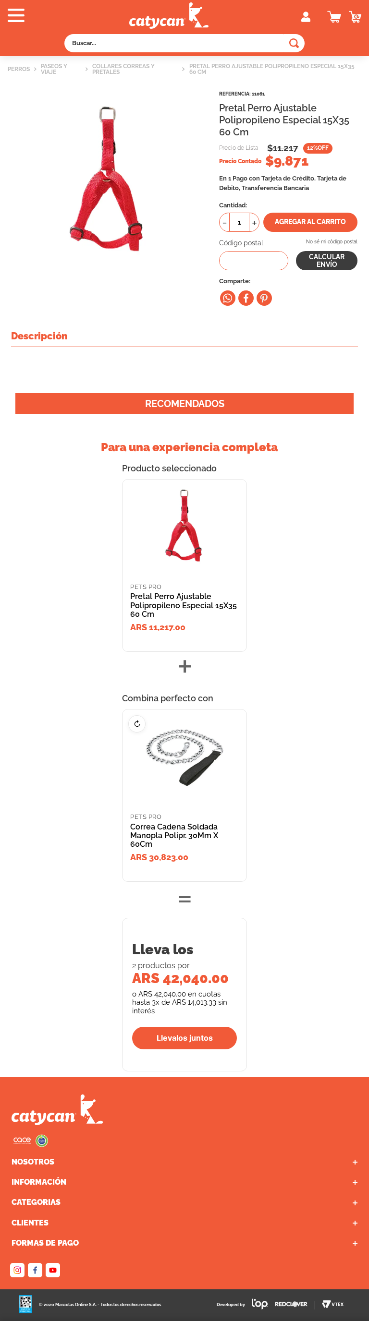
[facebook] (246, 298)
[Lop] (256, 1304)
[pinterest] (264, 298)
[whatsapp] (227, 298)
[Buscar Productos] (294, 43)
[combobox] (184, 43)
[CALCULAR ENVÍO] (326, 260)
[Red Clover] (295, 1305)
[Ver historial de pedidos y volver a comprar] (355, 16)
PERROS (19, 69)
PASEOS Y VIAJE (54, 69)
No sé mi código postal (331, 241)
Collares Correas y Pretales (123, 69)
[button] (73, 16)
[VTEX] (31, 1144)
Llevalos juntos (185, 1038)
